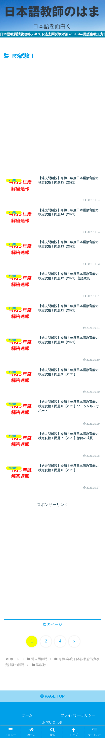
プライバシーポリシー (78, 715)
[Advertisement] (52, 116)
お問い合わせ (52, 722)
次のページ (52, 624)
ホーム (27, 715)
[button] (95, 635)
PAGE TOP (54, 696)
